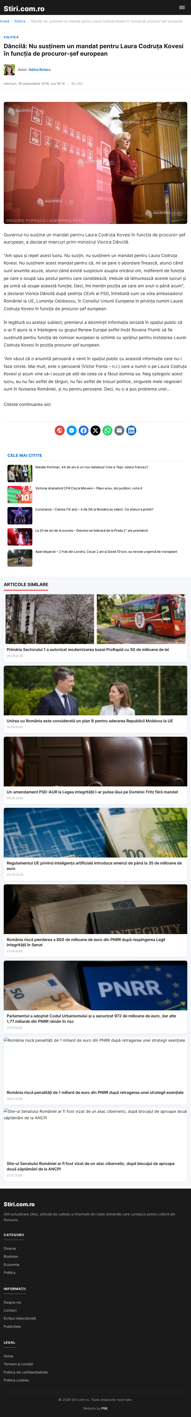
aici (47, 404)
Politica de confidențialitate (26, 1372)
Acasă (4, 21)
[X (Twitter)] (95, 430)
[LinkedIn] (131, 430)
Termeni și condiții (18, 1364)
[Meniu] (182, 7)
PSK (104, 1408)
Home (8, 1356)
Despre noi (12, 1302)
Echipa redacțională (20, 1318)
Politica (19, 21)
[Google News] (60, 430)
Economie (11, 1264)
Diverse (10, 1248)
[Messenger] (72, 430)
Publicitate (12, 1326)
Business (11, 1256)
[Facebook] (84, 430)
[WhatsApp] (107, 430)
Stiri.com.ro (19, 1204)
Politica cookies (16, 1380)
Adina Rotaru (40, 69)
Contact (10, 1310)
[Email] (119, 430)
